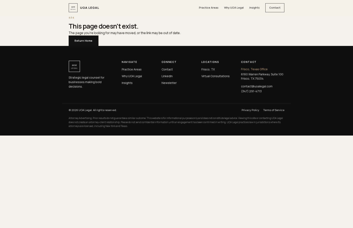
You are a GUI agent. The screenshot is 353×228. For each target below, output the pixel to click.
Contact (274, 7)
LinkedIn (167, 76)
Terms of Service (273, 110)
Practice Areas (208, 7)
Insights (254, 7)
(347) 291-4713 (251, 91)
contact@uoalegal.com (257, 86)
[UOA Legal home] (92, 66)
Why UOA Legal (234, 7)
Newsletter (169, 83)
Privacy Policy (250, 110)
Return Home (84, 40)
